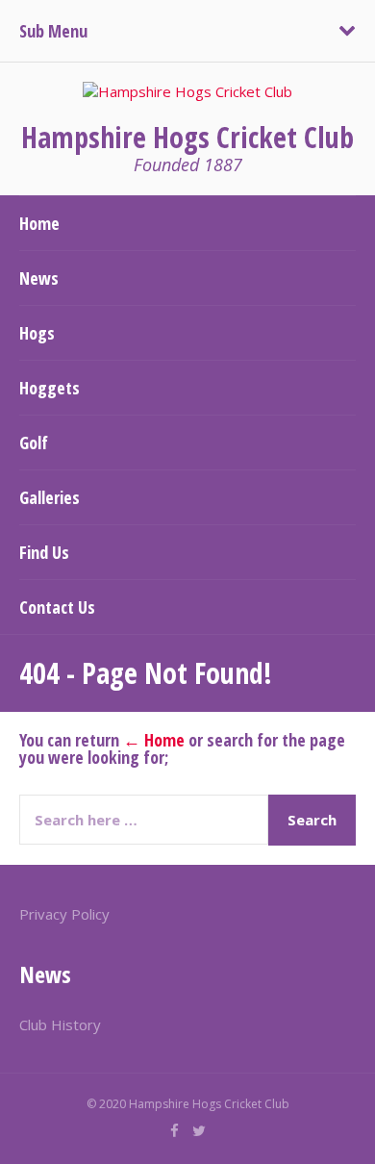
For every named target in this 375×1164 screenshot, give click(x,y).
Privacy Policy (64, 914)
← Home (154, 739)
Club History (60, 1024)
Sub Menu (53, 30)
